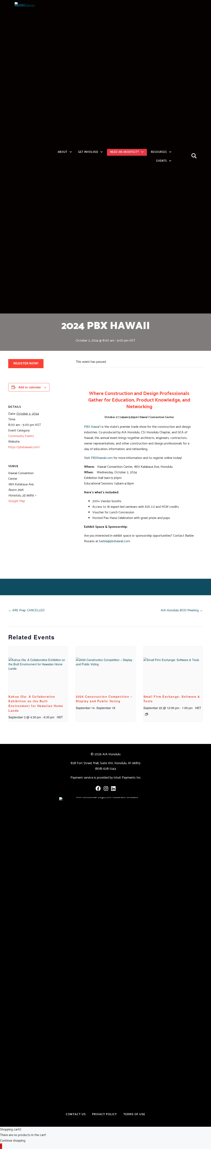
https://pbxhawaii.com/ (24, 447)
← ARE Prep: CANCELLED (26, 610)
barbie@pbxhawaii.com (114, 541)
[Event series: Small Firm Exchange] (146, 714)
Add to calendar (29, 387)
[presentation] (38, 668)
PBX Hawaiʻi (92, 427)
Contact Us (76, 1114)
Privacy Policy (104, 1114)
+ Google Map (22, 498)
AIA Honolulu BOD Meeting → (182, 610)
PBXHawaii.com (102, 458)
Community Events (21, 436)
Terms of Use (134, 1114)
